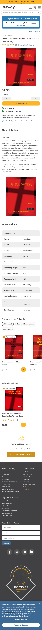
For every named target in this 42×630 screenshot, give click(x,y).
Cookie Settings (21, 619)
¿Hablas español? (34, 32)
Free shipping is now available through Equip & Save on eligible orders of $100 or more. (21, 2)
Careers (4, 477)
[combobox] (21, 12)
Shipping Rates (28, 477)
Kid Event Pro (6, 506)
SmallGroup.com (7, 515)
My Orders (26, 472)
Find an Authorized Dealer (10, 491)
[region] (21, 615)
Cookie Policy (10, 614)
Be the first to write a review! (21, 455)
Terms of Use (6, 486)
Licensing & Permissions (9, 482)
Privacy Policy (6, 484)
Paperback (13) (8, 329)
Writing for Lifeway (8, 489)
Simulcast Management (9, 511)
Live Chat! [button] (26, 489)
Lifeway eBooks (7, 513)
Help (24, 486)
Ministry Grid (6, 501)
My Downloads (27, 474)
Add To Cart (22, 103)
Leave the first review (27, 45)
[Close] (39, 603)
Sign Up (6, 543)
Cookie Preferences (29, 484)
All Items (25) (7, 324)
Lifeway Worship (7, 503)
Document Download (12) (25, 324)
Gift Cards (26, 482)
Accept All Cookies (21, 625)
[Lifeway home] (8, 7)
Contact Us (5, 474)
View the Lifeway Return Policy (25, 121)
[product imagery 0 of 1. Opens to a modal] (21, 67)
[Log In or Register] (30, 7)
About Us (5, 472)
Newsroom (5, 479)
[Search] (38, 12)
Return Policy (27, 479)
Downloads (5, 508)
